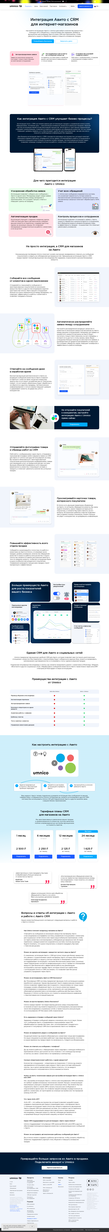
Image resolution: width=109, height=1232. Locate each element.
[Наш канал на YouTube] (93, 1190)
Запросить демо (66, 41)
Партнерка (53, 6)
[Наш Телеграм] (88, 1190)
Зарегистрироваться (85, 6)
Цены (36, 6)
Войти (73, 6)
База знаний (44, 6)
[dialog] (19, 1227)
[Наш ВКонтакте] (90, 1190)
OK (32, 1226)
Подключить (74, 424)
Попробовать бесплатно (43, 41)
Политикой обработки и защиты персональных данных (16, 1210)
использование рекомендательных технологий (14, 1206)
